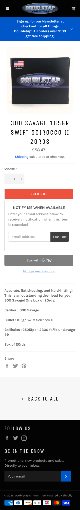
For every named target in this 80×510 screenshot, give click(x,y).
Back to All (42, 399)
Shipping (21, 157)
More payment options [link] (39, 271)
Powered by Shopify (59, 495)
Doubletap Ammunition (30, 495)
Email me (59, 237)
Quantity (10, 168)
